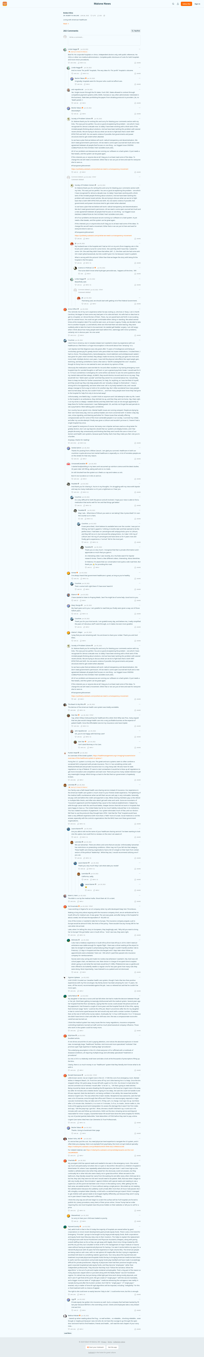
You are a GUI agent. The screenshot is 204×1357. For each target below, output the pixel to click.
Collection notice (119, 1342)
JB (75, 243)
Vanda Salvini (76, 448)
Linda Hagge (72, 49)
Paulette (74, 484)
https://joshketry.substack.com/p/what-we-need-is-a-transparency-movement (99, 169)
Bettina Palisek (73, 1315)
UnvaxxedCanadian (78, 463)
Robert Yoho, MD (74, 1138)
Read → (66, 24)
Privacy (103, 1342)
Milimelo (74, 940)
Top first (137, 31)
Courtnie (71, 340)
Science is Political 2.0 (86, 268)
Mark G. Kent (73, 895)
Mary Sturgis (76, 605)
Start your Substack (96, 1347)
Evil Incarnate (73, 906)
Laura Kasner (76, 828)
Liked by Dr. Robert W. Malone (78, 51)
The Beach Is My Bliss (76, 704)
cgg (72, 1299)
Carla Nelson (72, 996)
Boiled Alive (68, 13)
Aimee (73, 572)
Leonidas (71, 785)
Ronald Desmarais (74, 1075)
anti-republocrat (77, 89)
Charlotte (71, 1160)
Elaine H (74, 594)
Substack (91, 1352)
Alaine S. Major (76, 632)
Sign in (197, 4)
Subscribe (186, 4)
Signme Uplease (74, 977)
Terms (110, 1342)
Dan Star (74, 715)
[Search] (173, 4)
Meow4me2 (75, 1215)
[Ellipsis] (139, 49)
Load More (67, 1333)
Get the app (112, 1347)
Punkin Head (72, 753)
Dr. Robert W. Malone (71, 15)
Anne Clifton (72, 309)
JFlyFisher (71, 1035)
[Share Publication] (178, 4)
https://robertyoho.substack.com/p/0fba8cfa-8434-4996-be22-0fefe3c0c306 (96, 1146)
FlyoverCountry (73, 1226)
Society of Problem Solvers (81, 118)
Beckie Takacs (80, 78)
